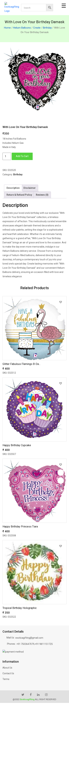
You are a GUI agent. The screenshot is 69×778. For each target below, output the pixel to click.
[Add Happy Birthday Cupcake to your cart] (60, 399)
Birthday (47, 27)
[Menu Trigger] (63, 5)
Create (37, 27)
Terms (6, 679)
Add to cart (22, 156)
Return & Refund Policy (19, 194)
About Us (7, 667)
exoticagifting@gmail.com (29, 638)
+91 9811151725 (44, 644)
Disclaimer (29, 188)
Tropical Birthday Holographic (20, 608)
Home (7, 27)
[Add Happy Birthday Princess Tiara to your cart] (60, 480)
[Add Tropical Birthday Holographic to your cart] (60, 562)
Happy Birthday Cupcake (17, 445)
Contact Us (8, 673)
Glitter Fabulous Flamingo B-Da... (21, 364)
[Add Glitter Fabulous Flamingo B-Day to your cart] (60, 318)
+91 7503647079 (25, 644)
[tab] (13, 188)
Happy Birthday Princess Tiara (20, 526)
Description (13, 188)
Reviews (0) (42, 194)
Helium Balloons (22, 27)
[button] (60, 302)
